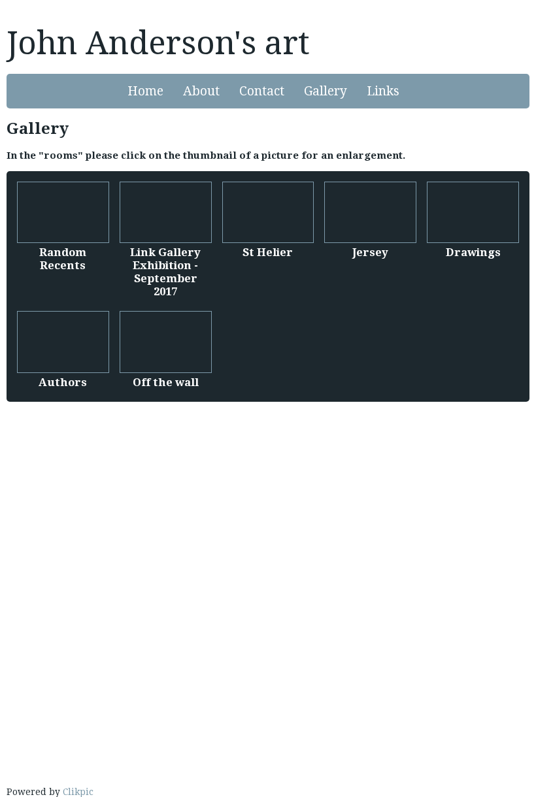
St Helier (268, 252)
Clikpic (78, 792)
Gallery (325, 91)
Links (383, 91)
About (201, 91)
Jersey (370, 252)
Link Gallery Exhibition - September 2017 (165, 272)
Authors (63, 382)
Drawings (473, 252)
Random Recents (62, 259)
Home (145, 91)
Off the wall (166, 382)
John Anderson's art (158, 43)
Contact (261, 91)
